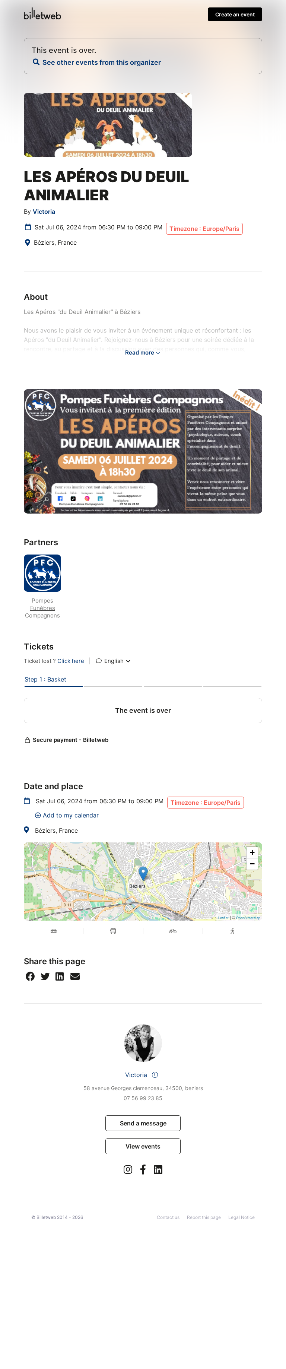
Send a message (143, 1123)
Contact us (168, 1217)
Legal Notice (241, 1217)
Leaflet (223, 917)
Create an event (235, 14)
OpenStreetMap (248, 917)
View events (143, 1146)
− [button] (252, 863)
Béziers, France (56, 830)
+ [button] (252, 852)
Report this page (204, 1217)
